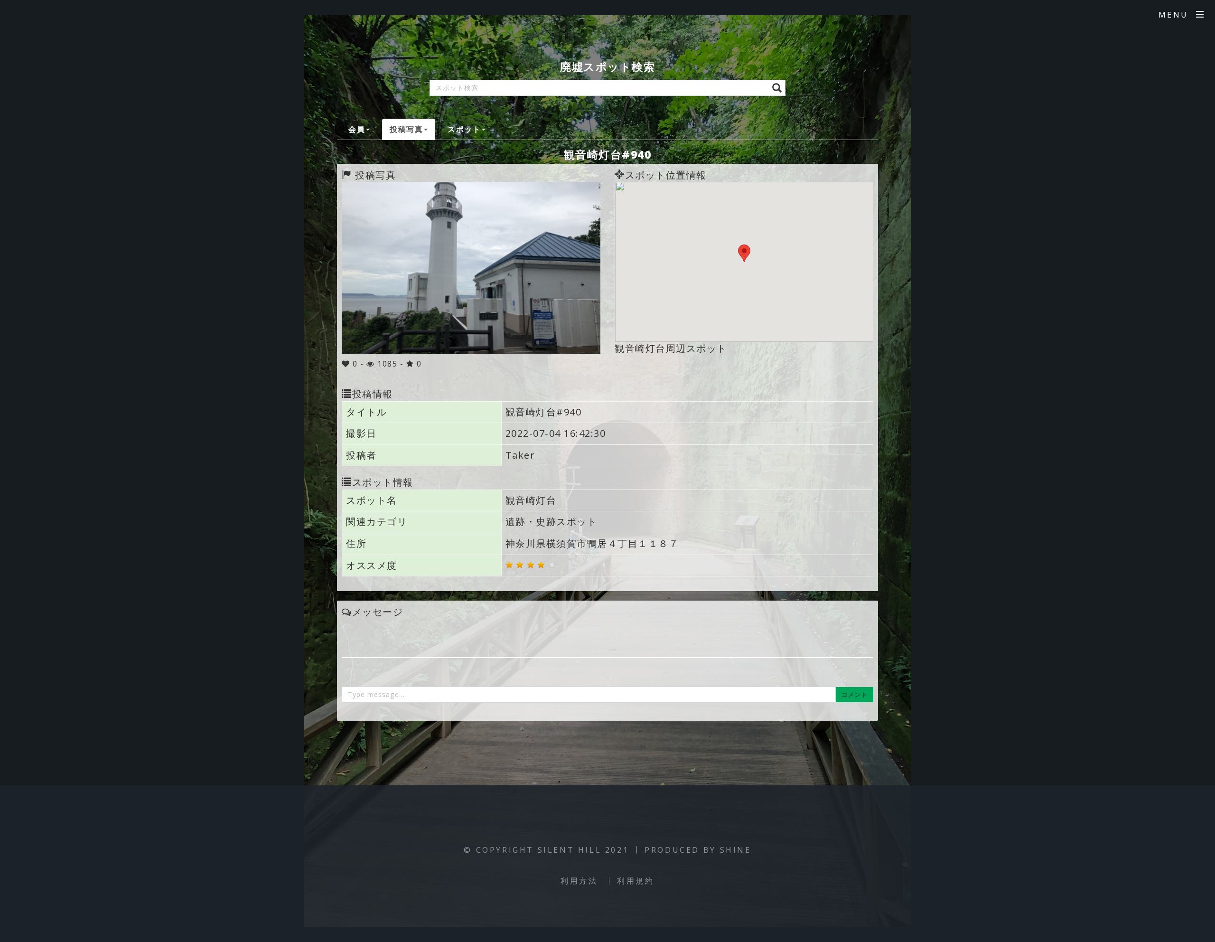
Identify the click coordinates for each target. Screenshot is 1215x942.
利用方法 (579, 881)
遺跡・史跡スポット (551, 521)
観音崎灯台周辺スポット (671, 348)
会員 (356, 129)
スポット (464, 129)
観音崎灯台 (531, 500)
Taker (520, 455)
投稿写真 (406, 129)
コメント (854, 694)
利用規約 (635, 881)
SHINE (735, 850)
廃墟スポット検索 (607, 66)
